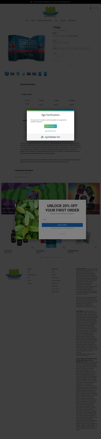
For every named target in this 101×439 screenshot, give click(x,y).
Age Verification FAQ (50, 131)
